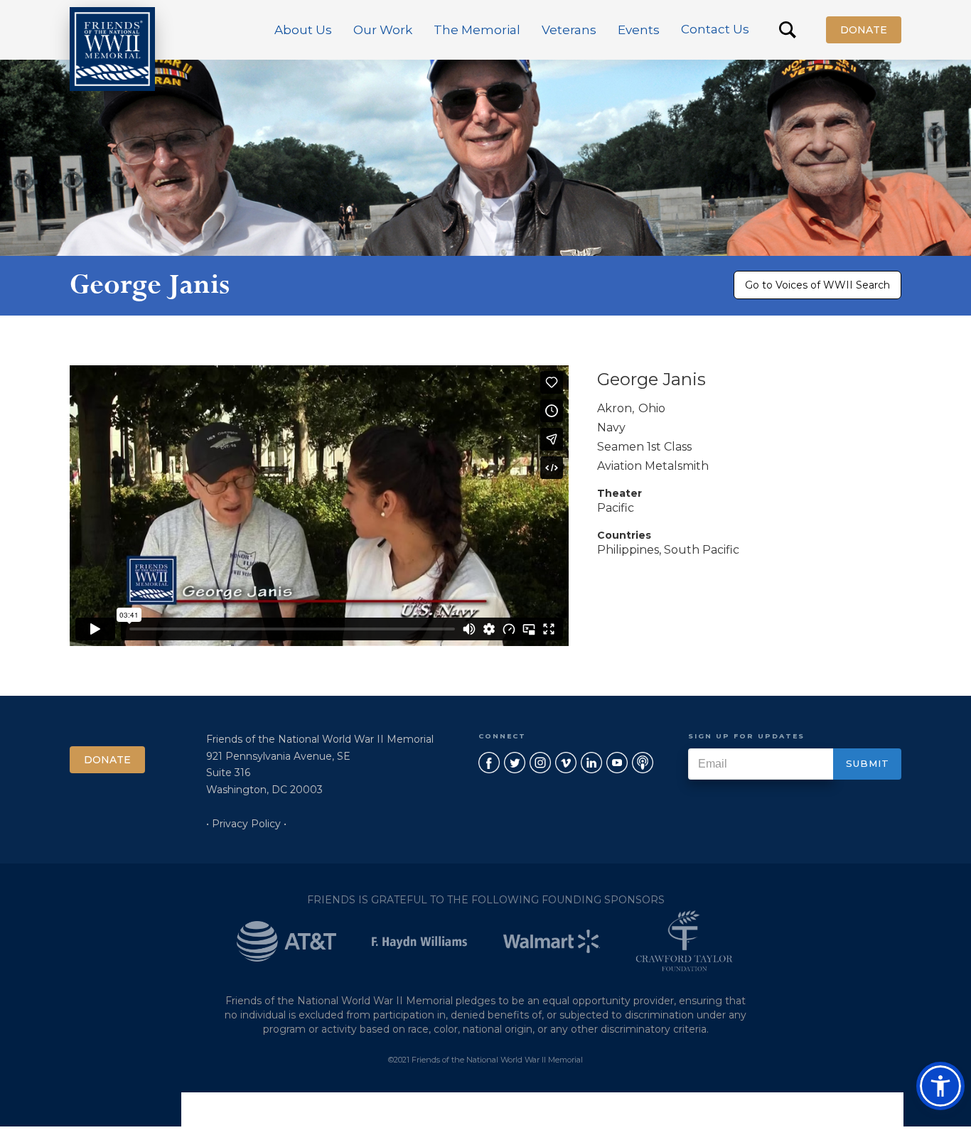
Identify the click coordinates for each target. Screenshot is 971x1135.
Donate (863, 29)
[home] (112, 49)
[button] (303, 30)
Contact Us (715, 29)
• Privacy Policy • (246, 823)
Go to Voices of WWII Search (817, 285)
